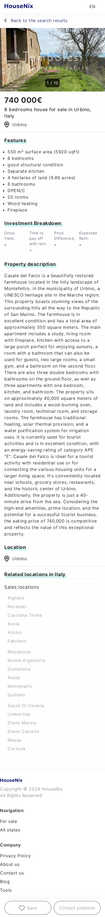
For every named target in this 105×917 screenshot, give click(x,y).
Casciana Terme (25, 615)
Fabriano (17, 641)
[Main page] (29, 6)
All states (10, 830)
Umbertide (19, 714)
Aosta (14, 677)
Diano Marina (22, 722)
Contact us (12, 873)
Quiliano (16, 694)
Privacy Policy (15, 855)
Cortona (17, 748)
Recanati (17, 606)
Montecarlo (20, 686)
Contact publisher (77, 908)
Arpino (15, 632)
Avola (14, 623)
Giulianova (19, 669)
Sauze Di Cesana (26, 705)
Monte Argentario (27, 660)
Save (32, 908)
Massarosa (19, 651)
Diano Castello (24, 731)
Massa (14, 740)
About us (9, 864)
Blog (5, 881)
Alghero (16, 598)
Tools (6, 890)
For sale (8, 821)
